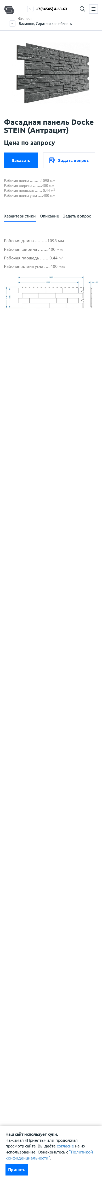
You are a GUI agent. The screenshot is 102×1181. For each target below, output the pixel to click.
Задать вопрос (73, 160)
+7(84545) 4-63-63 (51, 9)
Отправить (48, 500)
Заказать (21, 160)
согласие (65, 1146)
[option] (51, 73)
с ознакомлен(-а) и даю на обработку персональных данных (54, 387)
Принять (16, 1169)
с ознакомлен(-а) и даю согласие (47, 406)
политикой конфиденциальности (49, 403)
